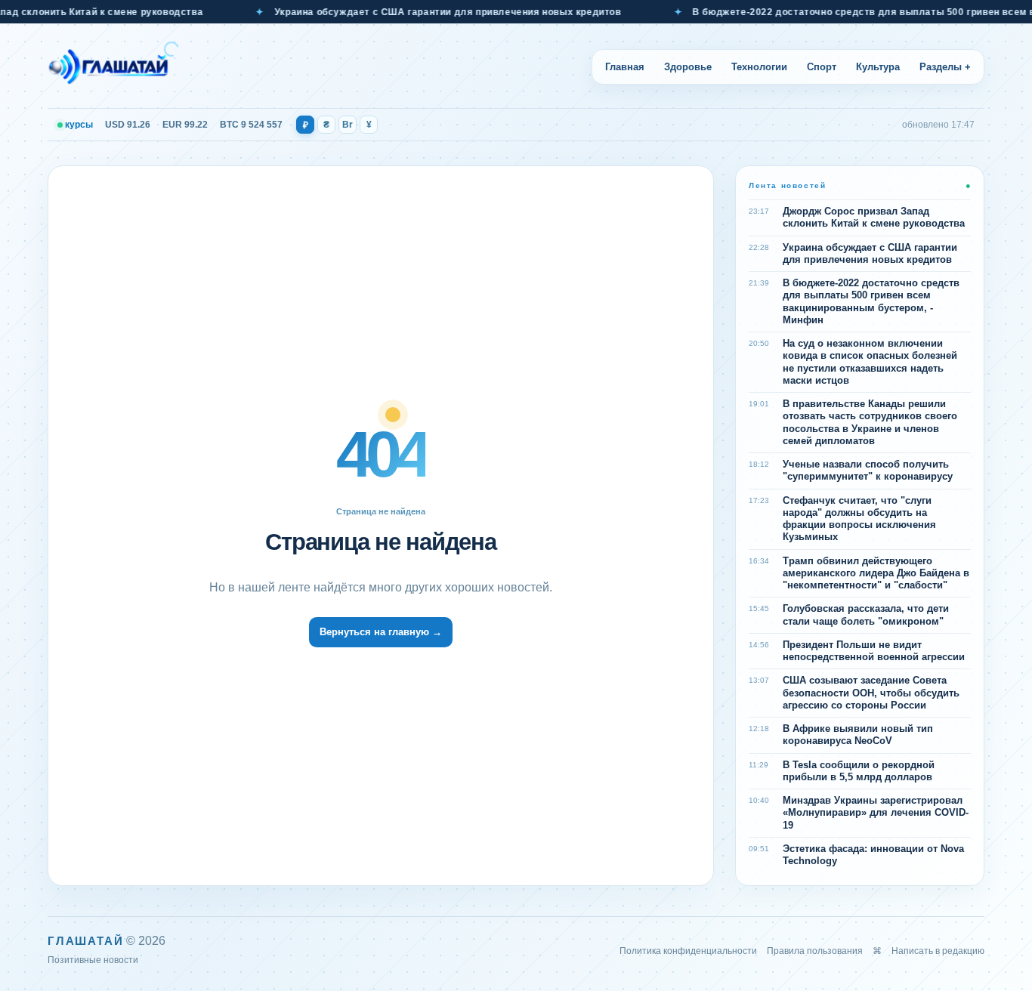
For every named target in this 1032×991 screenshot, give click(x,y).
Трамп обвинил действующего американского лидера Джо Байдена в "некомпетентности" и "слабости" (876, 573)
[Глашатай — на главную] (113, 66)
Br (347, 124)
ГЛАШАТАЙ (85, 940)
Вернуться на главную (381, 632)
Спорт (821, 67)
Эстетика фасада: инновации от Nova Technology (873, 854)
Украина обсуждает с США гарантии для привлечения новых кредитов (430, 12)
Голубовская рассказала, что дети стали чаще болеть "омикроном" (866, 614)
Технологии (759, 67)
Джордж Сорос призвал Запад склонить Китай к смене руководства (874, 217)
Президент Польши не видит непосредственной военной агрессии (874, 650)
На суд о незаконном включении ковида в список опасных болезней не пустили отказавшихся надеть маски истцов (870, 362)
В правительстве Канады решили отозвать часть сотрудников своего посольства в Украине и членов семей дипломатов (870, 422)
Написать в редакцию (937, 951)
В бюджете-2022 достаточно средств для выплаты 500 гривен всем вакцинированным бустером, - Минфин (871, 301)
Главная (624, 67)
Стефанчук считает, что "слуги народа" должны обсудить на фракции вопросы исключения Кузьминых (859, 519)
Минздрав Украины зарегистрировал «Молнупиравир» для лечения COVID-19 (876, 813)
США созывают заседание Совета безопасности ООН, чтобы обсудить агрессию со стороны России (871, 693)
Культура (878, 67)
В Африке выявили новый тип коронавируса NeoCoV (858, 734)
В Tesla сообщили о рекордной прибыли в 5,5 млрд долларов (859, 771)
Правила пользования (815, 951)
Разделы (945, 67)
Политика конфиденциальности (688, 951)
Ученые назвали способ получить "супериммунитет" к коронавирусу (868, 470)
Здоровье (688, 67)
